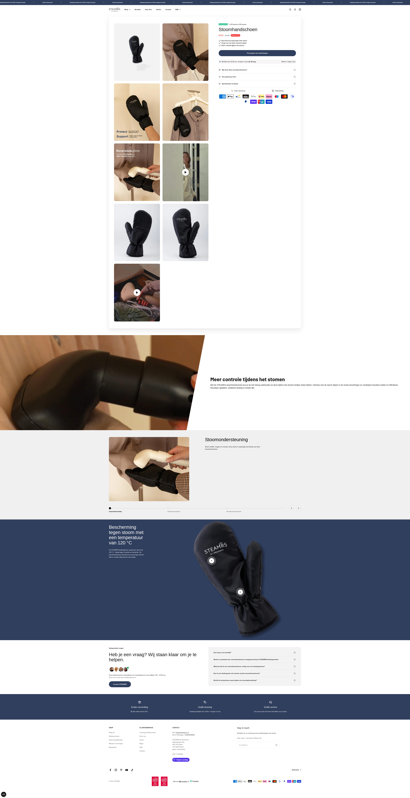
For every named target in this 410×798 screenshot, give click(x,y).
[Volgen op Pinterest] (121, 770)
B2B (176, 9)
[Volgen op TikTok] (132, 770)
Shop (126, 9)
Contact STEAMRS (120, 684)
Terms (142, 740)
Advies (158, 9)
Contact (168, 9)
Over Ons (148, 9)
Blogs (141, 743)
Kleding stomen (114, 736)
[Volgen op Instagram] (115, 770)
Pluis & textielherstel (115, 740)
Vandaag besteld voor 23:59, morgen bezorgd (77, 2)
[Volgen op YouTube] (126, 770)
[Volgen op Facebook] (110, 770)
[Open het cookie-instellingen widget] (3, 794)
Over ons (143, 736)
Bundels (138, 9)
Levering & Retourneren (148, 732)
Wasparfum (113, 747)
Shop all (111, 732)
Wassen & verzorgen (116, 743)
